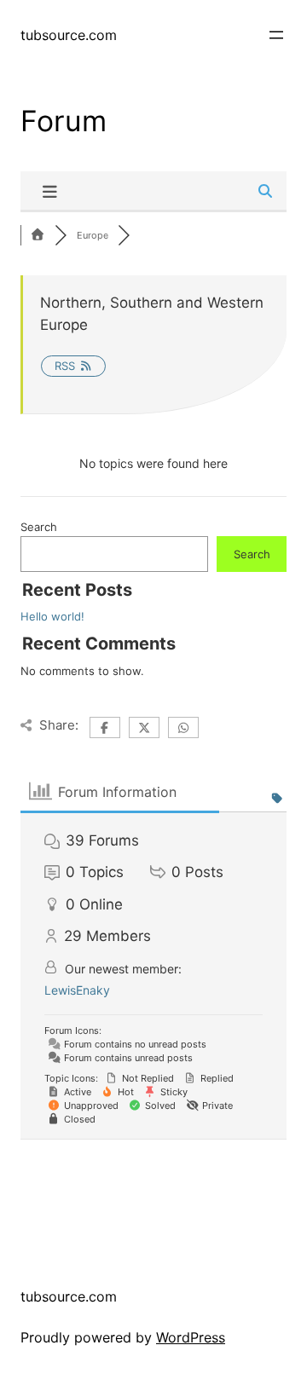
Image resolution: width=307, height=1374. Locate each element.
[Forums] (37, 235)
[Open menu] (276, 35)
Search (38, 527)
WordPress (190, 1337)
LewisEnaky (77, 990)
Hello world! (52, 616)
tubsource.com (68, 34)
